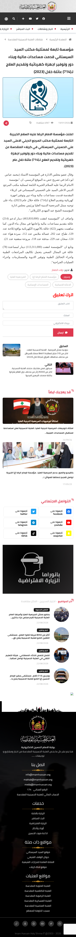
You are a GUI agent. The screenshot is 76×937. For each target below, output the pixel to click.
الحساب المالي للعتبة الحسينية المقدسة (38, 794)
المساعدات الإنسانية (38, 284)
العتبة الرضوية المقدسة (38, 895)
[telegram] (34, 924)
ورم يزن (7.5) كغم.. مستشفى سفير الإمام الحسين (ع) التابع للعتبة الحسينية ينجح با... (30, 677)
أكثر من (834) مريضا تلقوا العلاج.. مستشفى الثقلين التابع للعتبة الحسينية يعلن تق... (29, 636)
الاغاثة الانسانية (63, 284)
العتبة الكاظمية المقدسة (38, 890)
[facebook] (44, 18)
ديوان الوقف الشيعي (38, 857)
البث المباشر (38, 818)
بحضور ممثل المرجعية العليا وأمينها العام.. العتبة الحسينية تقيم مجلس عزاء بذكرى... (29, 615)
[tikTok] (16, 924)
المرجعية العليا (18, 277)
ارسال (60, 332)
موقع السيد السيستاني (38, 852)
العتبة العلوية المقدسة (38, 886)
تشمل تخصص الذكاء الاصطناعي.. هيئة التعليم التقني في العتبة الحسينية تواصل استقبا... (28, 656)
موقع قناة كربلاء (38, 867)
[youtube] (30, 18)
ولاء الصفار (57, 270)
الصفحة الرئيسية (58, 39)
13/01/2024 (64, 123)
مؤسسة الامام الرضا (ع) (44, 277)
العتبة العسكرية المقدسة (38, 900)
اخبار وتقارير (43, 630)
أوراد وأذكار (38, 828)
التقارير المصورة (42, 609)
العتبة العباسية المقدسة (38, 905)
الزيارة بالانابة (38, 813)
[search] (13, 18)
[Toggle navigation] (69, 18)
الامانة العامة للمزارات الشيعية (38, 862)
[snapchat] (25, 924)
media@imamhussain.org (38, 784)
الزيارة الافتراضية (38, 823)
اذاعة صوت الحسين (38, 833)
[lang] (6, 19)
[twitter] (37, 18)
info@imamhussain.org (38, 774)
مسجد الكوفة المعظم (38, 910)
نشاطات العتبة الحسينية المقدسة (25, 39)
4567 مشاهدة (43, 123)
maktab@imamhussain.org (38, 779)
